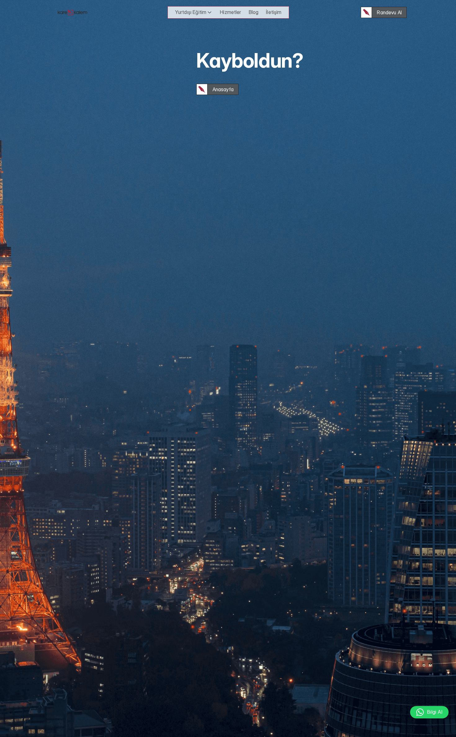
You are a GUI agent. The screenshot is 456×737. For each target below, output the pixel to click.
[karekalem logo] (72, 12)
